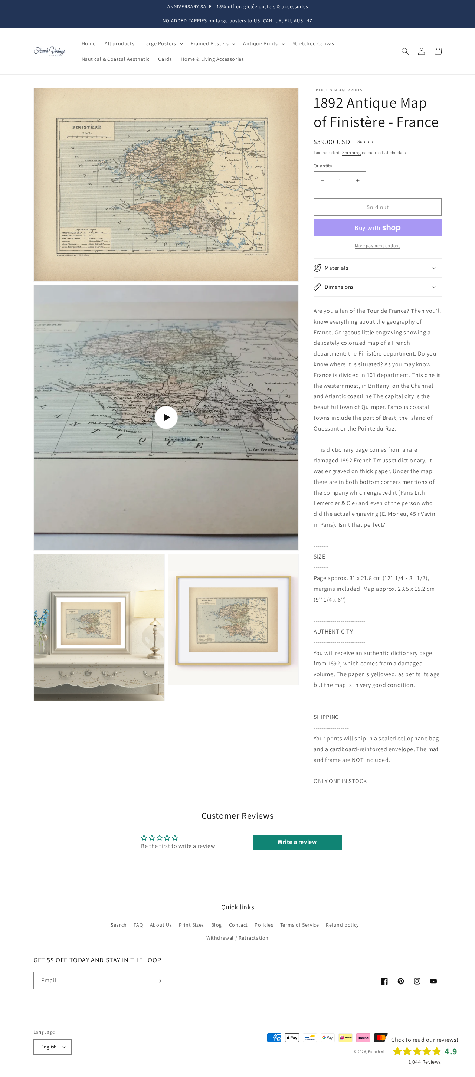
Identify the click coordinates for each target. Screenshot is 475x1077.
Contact (238, 924)
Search (119, 924)
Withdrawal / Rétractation (237, 937)
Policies (264, 924)
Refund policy (342, 924)
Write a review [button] (297, 842)
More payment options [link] (377, 245)
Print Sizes (191, 924)
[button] (162, 43)
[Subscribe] (158, 980)
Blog (216, 924)
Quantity (323, 166)
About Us (161, 924)
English (49, 1047)
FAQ (138, 924)
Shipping (351, 152)
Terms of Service (299, 924)
